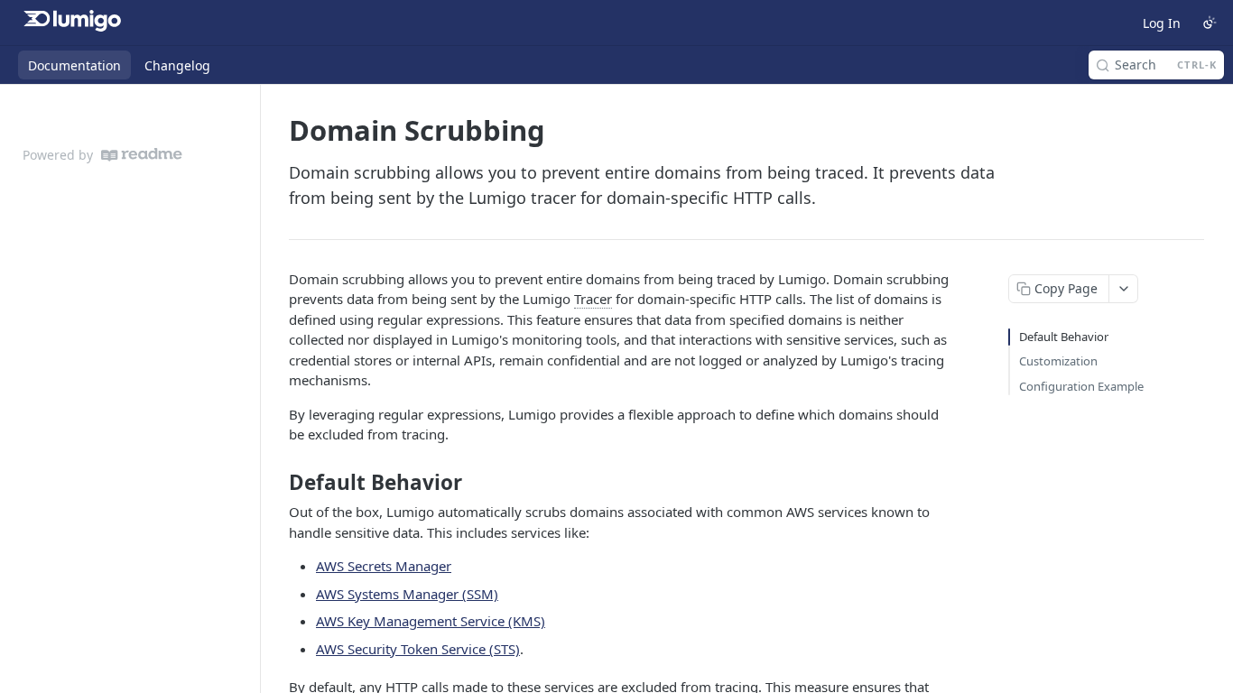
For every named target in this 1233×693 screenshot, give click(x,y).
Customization (1058, 361)
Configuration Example (1081, 386)
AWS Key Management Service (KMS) (430, 621)
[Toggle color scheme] (1209, 22)
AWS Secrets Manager (383, 566)
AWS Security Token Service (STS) (418, 649)
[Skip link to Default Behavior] (276, 483)
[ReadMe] (141, 155)
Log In (1162, 23)
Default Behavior (1063, 336)
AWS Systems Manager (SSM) (407, 594)
